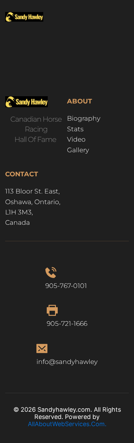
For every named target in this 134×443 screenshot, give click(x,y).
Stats (75, 129)
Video (76, 139)
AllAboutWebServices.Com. (67, 424)
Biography (84, 118)
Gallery (79, 150)
